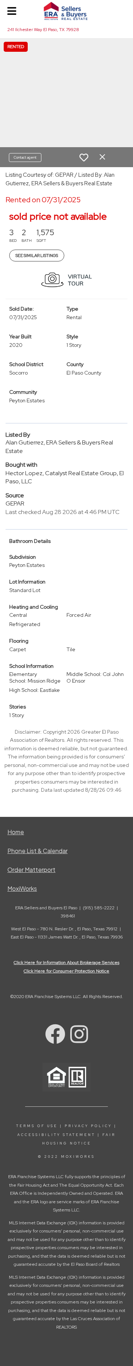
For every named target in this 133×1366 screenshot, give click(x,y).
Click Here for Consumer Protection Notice (66, 971)
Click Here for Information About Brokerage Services (66, 963)
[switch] (84, 157)
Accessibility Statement (56, 1135)
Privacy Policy (88, 1126)
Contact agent (25, 157)
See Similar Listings (37, 255)
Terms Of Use (37, 1126)
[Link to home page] (66, 11)
